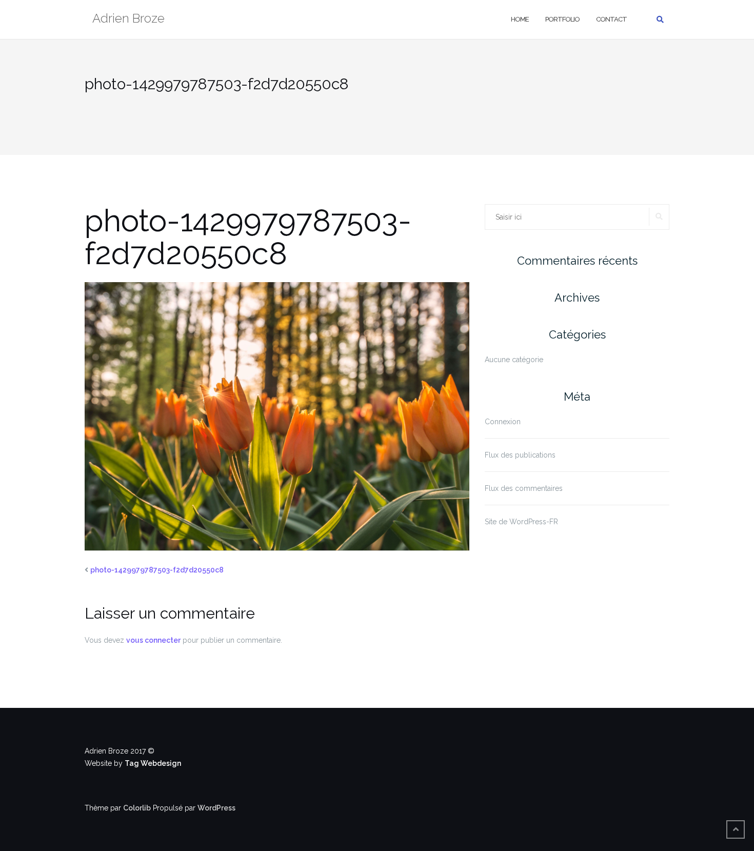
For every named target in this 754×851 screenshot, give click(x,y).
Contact (611, 19)
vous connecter (153, 640)
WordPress (216, 808)
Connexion (503, 422)
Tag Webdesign (153, 763)
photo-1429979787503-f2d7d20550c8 (157, 570)
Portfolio (562, 19)
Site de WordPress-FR (521, 522)
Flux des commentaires (524, 488)
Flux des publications (520, 455)
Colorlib (137, 808)
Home (520, 19)
